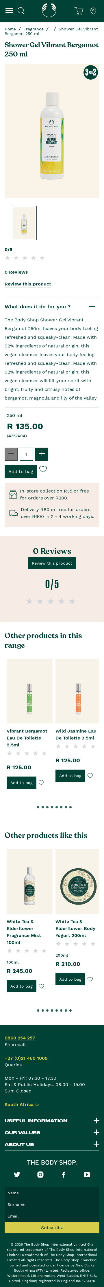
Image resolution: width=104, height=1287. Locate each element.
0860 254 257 (20, 1038)
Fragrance (33, 29)
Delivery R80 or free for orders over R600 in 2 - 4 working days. (57, 513)
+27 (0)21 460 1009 (26, 1058)
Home (10, 29)
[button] (33, 807)
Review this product (28, 284)
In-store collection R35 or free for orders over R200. (54, 494)
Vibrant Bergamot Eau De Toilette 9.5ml (27, 738)
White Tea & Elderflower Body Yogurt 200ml (75, 928)
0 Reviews (16, 272)
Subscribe (52, 1227)
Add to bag (21, 782)
